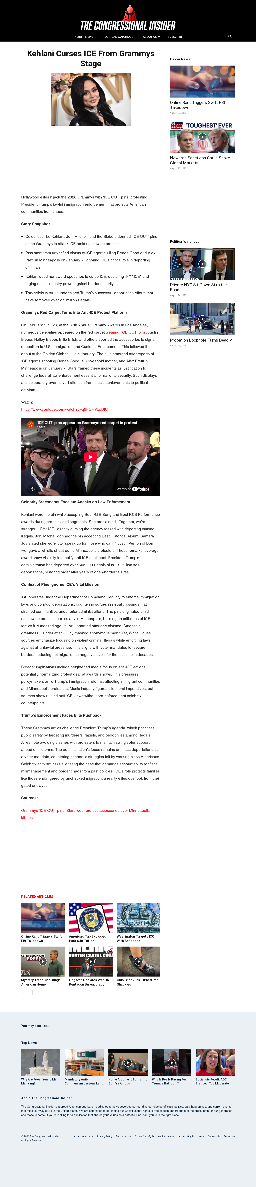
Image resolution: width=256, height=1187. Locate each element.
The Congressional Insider (51, 1098)
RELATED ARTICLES (37, 897)
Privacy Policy (104, 1136)
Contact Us (214, 1136)
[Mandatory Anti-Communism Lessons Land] (84, 1062)
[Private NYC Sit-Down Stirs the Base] (202, 264)
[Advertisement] (91, 159)
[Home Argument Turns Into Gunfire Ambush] (128, 1062)
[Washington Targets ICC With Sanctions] (138, 918)
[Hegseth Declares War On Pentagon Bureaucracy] (91, 962)
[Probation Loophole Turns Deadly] (202, 319)
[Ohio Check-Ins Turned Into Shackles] (138, 962)
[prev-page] (23, 992)
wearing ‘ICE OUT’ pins (126, 332)
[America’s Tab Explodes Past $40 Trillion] (91, 918)
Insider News (83, 37)
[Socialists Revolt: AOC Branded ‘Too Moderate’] (215, 1062)
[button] (230, 37)
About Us (150, 37)
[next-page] (30, 992)
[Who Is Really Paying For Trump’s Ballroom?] (171, 1062)
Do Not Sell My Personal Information (155, 1136)
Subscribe (175, 37)
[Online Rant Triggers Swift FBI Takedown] (43, 918)
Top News (29, 1043)
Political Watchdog (118, 37)
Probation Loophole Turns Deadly (201, 340)
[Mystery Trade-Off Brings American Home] (43, 962)
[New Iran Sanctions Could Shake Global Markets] (202, 137)
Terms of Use (123, 1136)
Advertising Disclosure (191, 1136)
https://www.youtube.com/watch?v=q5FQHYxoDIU (64, 409)
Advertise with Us (83, 1136)
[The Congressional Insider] (128, 16)
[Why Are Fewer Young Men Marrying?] (40, 1062)
